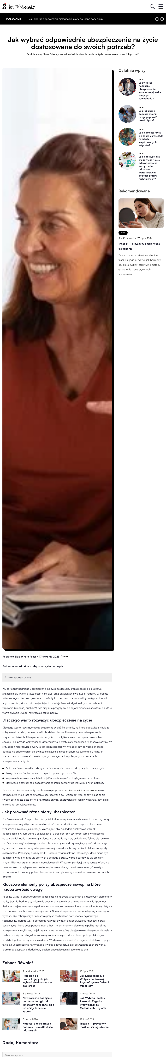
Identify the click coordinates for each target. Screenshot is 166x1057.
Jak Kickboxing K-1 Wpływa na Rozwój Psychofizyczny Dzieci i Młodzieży (94, 980)
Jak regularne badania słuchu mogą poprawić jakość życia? (148, 115)
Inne (65, 656)
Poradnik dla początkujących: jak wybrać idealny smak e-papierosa (38, 980)
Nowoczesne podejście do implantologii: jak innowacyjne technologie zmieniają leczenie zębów (38, 1004)
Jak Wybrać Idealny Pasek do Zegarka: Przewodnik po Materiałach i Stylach (93, 1003)
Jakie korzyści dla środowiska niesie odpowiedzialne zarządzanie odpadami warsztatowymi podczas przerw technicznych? (149, 167)
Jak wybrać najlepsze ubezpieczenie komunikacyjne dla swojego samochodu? (150, 90)
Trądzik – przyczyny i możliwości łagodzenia (94, 1025)
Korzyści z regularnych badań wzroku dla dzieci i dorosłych (38, 1027)
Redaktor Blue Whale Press (19, 656)
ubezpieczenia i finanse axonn (79, 790)
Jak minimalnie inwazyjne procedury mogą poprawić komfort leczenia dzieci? (74, 18)
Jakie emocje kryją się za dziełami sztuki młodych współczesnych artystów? (151, 139)
